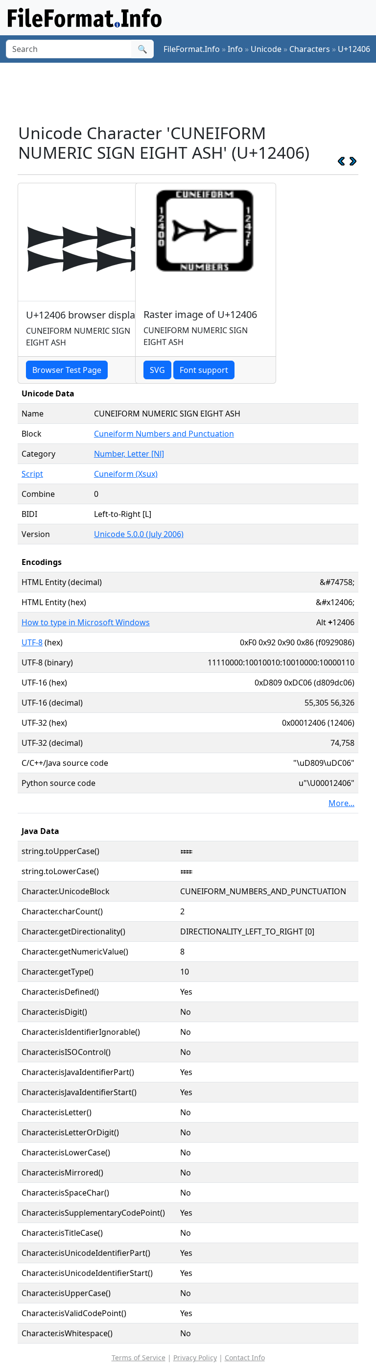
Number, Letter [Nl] (129, 453)
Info (235, 49)
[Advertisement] (196, 93)
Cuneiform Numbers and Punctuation (164, 433)
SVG (157, 370)
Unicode (266, 49)
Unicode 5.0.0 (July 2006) (139, 534)
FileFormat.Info (192, 49)
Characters (309, 49)
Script (32, 473)
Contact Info (245, 1357)
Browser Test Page (66, 370)
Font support (204, 370)
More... (341, 803)
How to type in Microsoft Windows (86, 622)
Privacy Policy (195, 1357)
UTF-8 (32, 642)
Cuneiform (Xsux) (126, 473)
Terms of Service (138, 1357)
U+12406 (354, 49)
